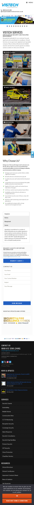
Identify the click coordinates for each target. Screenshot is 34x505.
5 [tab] (15, 26)
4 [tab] (13, 26)
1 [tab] (7, 26)
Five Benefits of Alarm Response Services (17, 390)
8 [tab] (22, 26)
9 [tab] (24, 26)
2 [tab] (9, 26)
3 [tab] (11, 26)
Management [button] (8, 221)
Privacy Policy (5, 366)
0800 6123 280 (7, 10)
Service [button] (6, 225)
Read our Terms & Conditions (17, 501)
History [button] (6, 218)
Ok (17, 496)
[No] (32, 495)
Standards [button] (7, 214)
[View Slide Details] (17, 20)
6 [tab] (18, 26)
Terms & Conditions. (7, 364)
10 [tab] (26, 26)
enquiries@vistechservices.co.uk (13, 11)
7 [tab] (20, 26)
